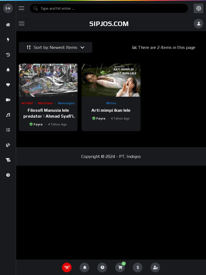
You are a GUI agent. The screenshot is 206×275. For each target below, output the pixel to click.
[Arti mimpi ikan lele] (111, 80)
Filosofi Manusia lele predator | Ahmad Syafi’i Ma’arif (48, 116)
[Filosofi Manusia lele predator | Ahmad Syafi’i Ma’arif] (48, 80)
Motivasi (45, 103)
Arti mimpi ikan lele (110, 110)
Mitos (111, 103)
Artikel (27, 103)
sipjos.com (109, 24)
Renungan (66, 103)
